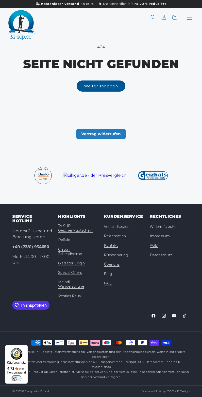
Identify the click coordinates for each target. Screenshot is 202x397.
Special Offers (70, 272)
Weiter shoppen (101, 86)
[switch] (16, 378)
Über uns (111, 264)
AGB (154, 245)
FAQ (108, 283)
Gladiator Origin (71, 263)
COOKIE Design (178, 391)
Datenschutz (161, 255)
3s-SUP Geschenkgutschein (75, 228)
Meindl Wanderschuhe (71, 284)
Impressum (160, 236)
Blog (108, 274)
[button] (153, 17)
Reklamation (115, 236)
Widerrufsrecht (163, 226)
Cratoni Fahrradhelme (70, 251)
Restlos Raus (69, 296)
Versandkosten (117, 226)
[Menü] (25, 348)
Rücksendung (116, 255)
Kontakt (111, 245)
